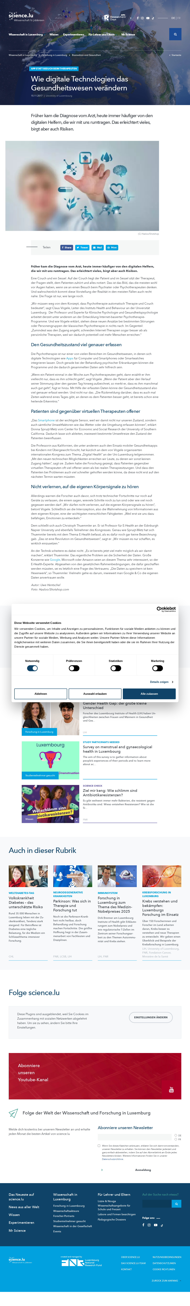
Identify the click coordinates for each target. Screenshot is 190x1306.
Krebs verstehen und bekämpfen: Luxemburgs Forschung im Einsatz (160, 908)
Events (57, 1231)
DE (173, 18)
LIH (85, 732)
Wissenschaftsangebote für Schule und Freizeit (114, 1207)
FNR (85, 819)
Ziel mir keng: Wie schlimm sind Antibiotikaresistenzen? (110, 793)
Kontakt (126, 1269)
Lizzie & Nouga (107, 1201)
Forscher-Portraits (63, 1216)
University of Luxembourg (59, 95)
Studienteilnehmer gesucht (69, 1221)
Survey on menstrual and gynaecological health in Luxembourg (117, 749)
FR (179, 18)
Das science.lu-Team (133, 1263)
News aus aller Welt (24, 1207)
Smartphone (46, 420)
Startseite (176, 55)
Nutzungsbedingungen (167, 1257)
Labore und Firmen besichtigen (117, 1214)
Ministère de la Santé (155, 956)
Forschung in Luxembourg (69, 1206)
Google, (55, 560)
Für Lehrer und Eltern (101, 34)
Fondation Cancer (160, 952)
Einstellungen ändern (151, 1017)
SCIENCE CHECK (92, 786)
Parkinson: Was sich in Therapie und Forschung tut (72, 905)
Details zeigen (159, 681)
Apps (69, 358)
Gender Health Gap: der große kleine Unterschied (115, 705)
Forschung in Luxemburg (54, 55)
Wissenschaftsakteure (66, 1211)
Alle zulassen (149, 693)
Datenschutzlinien (164, 1263)
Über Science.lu (130, 1257)
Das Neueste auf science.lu (21, 1197)
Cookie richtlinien (164, 1269)
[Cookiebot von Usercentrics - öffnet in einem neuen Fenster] (159, 609)
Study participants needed (101, 742)
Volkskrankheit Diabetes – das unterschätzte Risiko (26, 902)
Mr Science (128, 34)
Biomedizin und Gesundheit (86, 55)
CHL (11, 956)
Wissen (54, 34)
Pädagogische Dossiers (112, 1219)
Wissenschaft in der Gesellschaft (72, 1226)
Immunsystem (107, 893)
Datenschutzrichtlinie (112, 1159)
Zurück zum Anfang (165, 1280)
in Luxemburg (156, 894)
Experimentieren (73, 34)
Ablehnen (41, 693)
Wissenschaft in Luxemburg (26, 34)
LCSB (63, 956)
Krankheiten (68, 894)
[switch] (74, 668)
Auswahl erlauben (95, 693)
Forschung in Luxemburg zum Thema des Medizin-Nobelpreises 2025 (115, 905)
